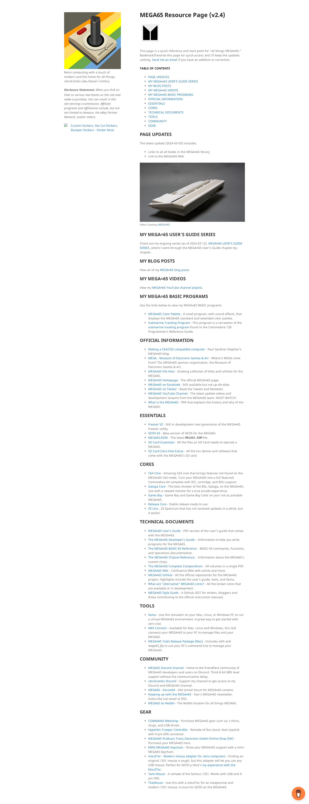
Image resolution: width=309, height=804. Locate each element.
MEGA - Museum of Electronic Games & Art (178, 358)
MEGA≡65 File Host (161, 371)
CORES (153, 108)
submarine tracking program (168, 327)
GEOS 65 (154, 433)
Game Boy (155, 495)
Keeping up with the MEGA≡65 (169, 694)
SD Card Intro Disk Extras (166, 451)
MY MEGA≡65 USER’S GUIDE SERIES (173, 81)
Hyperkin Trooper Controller (168, 730)
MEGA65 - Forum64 (161, 690)
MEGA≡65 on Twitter (162, 389)
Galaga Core (156, 486)
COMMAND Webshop (163, 721)
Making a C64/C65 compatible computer (176, 349)
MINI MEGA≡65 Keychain (165, 747)
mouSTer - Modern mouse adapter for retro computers (187, 756)
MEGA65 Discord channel (166, 668)
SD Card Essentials (161, 442)
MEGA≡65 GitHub (160, 575)
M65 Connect (157, 628)
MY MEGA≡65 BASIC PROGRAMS (170, 95)
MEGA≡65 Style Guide (163, 593)
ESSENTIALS (156, 103)
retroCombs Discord (162, 681)
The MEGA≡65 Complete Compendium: (175, 566)
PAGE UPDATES (158, 77)
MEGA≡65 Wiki (158, 571)
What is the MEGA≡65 (163, 402)
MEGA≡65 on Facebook (164, 385)
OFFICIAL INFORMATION (165, 99)
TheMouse (155, 783)
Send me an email (164, 60)
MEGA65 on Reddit (161, 703)
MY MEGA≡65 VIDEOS (163, 90)
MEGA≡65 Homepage (163, 380)
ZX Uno (153, 508)
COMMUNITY (157, 121)
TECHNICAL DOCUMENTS (166, 112)
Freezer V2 (155, 424)
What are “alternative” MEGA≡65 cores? (176, 584)
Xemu (152, 615)
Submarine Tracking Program (169, 323)
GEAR (152, 126)
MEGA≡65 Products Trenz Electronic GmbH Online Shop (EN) (190, 738)
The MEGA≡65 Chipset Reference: (171, 557)
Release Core (157, 504)
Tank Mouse (156, 774)
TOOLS (153, 117)
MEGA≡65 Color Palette (164, 314)
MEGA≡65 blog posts (174, 270)
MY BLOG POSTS (159, 86)
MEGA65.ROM (158, 438)
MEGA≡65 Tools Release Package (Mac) (175, 641)
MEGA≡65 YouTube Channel (168, 393)
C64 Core (154, 473)
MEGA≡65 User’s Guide (164, 531)
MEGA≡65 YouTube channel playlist (177, 288)
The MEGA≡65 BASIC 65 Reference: (172, 548)
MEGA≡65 (164, 224)
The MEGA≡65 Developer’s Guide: (171, 540)
